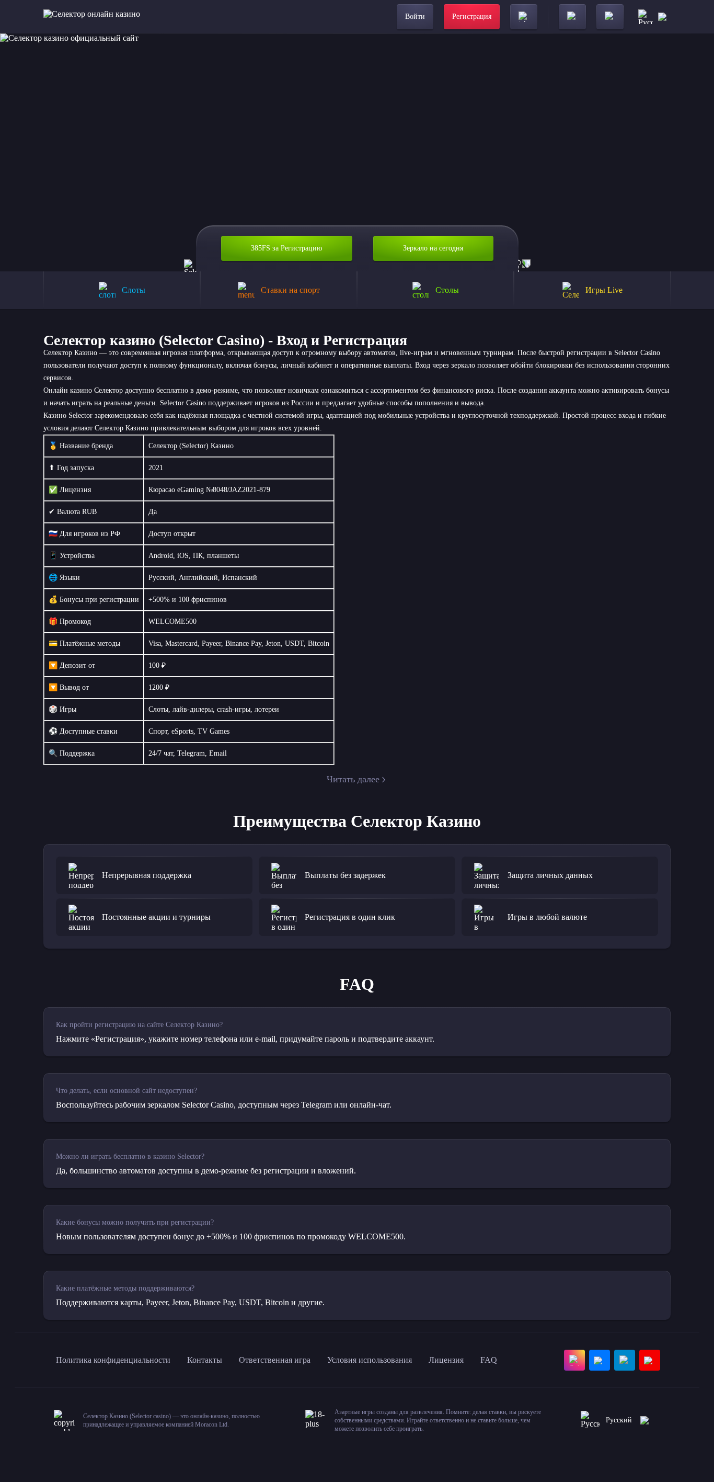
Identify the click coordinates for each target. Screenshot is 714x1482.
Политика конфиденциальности (113, 1359)
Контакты (204, 1359)
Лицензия (446, 1359)
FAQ (488, 1359)
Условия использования (369, 1359)
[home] (91, 16)
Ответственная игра (274, 1359)
